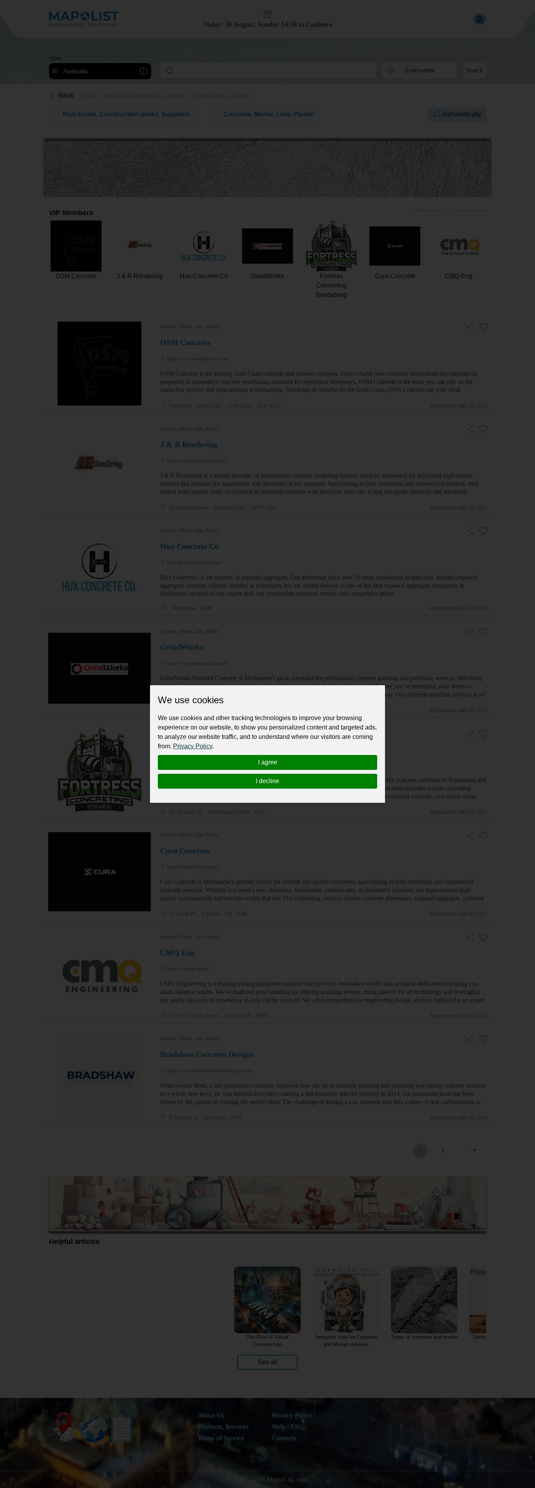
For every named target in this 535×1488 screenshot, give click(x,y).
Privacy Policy (192, 746)
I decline (267, 781)
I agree (267, 762)
